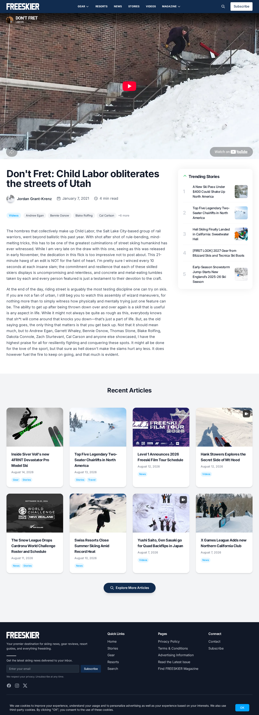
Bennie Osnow (59, 215)
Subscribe (241, 6)
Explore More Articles (132, 588)
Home (112, 641)
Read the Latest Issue (174, 662)
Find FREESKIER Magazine (178, 669)
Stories (133, 6)
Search (112, 669)
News (118, 6)
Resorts (101, 6)
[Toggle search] (223, 6)
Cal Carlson (106, 215)
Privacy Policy (169, 641)
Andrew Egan (35, 215)
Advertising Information (176, 655)
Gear (81, 6)
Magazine (169, 6)
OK (242, 707)
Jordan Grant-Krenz (34, 199)
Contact (214, 641)
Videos (151, 6)
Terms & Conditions (173, 648)
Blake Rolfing (84, 215)
